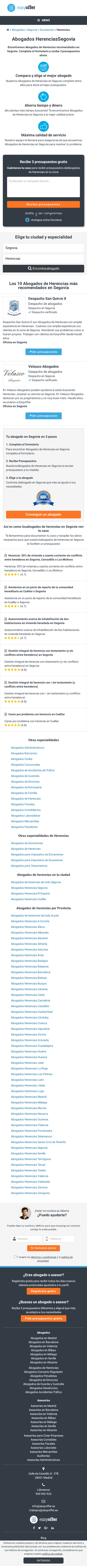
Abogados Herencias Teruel (28, 1164)
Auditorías (43, 1455)
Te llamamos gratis (43, 1248)
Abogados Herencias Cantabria (30, 1000)
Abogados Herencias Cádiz (28, 994)
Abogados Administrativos (27, 747)
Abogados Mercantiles (25, 821)
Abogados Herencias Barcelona (30, 972)
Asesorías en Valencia (43, 1414)
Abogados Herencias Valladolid (30, 1181)
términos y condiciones (43, 1257)
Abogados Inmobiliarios (26, 810)
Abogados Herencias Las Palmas (31, 1074)
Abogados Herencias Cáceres (29, 989)
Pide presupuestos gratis (43, 1318)
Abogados (43, 1332)
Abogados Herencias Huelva (28, 1051)
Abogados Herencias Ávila (27, 955)
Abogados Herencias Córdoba (30, 1017)
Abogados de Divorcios (25, 781)
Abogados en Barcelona (43, 1342)
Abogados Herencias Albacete (30, 932)
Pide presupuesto (43, 351)
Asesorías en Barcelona (43, 1409)
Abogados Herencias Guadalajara (32, 1045)
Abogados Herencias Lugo (27, 1091)
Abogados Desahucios (44, 1388)
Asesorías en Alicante (43, 1430)
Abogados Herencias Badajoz (29, 960)
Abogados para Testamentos (29, 865)
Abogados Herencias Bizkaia (29, 977)
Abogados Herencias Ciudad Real (32, 1011)
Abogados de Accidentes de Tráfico (33, 770)
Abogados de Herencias (26, 798)
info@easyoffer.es (43, 1506)
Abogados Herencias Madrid (29, 1096)
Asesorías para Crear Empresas (43, 1435)
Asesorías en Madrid (43, 1405)
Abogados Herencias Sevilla (28, 1153)
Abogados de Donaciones (27, 843)
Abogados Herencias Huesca (29, 1057)
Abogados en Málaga (43, 1354)
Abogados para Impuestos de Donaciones (37, 854)
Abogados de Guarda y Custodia (43, 1384)
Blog (43, 1538)
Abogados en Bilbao (43, 1350)
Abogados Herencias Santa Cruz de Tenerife (38, 1142)
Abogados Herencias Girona (28, 1034)
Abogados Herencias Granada (30, 1040)
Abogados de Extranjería (26, 787)
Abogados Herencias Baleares (30, 966)
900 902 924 (43, 1493)
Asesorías (43, 1400)
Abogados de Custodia (25, 776)
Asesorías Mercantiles (43, 1451)
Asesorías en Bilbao (43, 1418)
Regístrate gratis (43, 1291)
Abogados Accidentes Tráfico (43, 1392)
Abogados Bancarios (24, 753)
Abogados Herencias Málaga (29, 1102)
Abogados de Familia (24, 793)
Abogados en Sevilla (43, 1358)
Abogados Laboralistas (25, 815)
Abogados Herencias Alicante (29, 938)
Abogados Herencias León (27, 1079)
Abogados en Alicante (43, 1362)
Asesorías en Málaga (44, 1422)
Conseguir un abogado (43, 514)
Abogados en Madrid (44, 1338)
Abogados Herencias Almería (29, 943)
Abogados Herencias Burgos (29, 983)
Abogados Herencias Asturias (29, 949)
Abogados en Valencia (43, 1346)
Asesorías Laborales (43, 1447)
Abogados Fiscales (23, 804)
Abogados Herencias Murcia (28, 1108)
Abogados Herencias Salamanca (31, 1136)
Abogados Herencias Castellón (30, 1006)
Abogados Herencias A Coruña (30, 921)
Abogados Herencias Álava (28, 926)
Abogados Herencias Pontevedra (31, 1130)
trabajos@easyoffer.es (43, 1510)
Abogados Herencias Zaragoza (30, 1193)
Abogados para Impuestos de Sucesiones (37, 860)
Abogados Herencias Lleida (28, 1085)
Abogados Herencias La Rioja (29, 1068)
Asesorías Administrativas (43, 1459)
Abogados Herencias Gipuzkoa (30, 1028)
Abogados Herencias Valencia (29, 1176)
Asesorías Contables (43, 1439)
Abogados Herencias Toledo (28, 1170)
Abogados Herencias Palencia (29, 1125)
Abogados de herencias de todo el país (35, 915)
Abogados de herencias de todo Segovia (36, 882)
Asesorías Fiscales (43, 1443)
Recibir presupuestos (43, 204)
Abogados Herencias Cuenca (29, 1023)
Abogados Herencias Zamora (29, 1187)
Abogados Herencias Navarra (29, 1113)
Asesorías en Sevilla (43, 1426)
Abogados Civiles (21, 759)
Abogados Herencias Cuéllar (28, 899)
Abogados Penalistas (24, 827)
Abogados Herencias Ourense (29, 1119)
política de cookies (52, 1553)
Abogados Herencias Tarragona (31, 1159)
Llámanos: (43, 1489)
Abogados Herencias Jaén (27, 1062)
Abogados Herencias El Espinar (30, 893)
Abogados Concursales (25, 764)
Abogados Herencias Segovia (29, 887)
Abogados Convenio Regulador (43, 1371)
